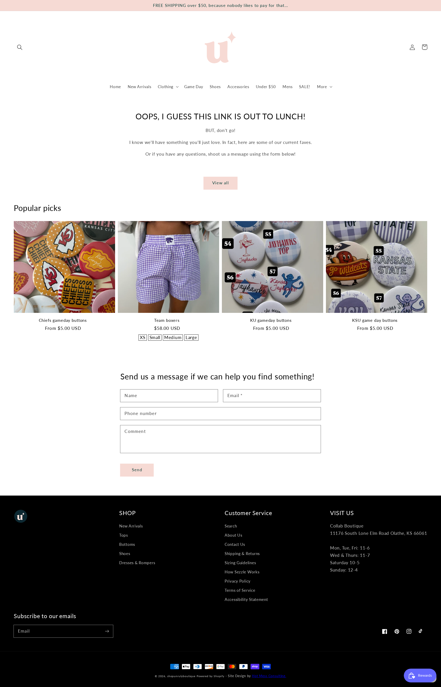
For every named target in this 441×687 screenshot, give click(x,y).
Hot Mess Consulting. (269, 676)
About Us (233, 535)
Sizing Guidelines (240, 562)
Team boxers (167, 320)
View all (220, 182)
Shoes (124, 553)
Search (231, 526)
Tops (123, 535)
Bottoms (127, 544)
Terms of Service (240, 590)
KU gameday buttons (271, 320)
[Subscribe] (107, 631)
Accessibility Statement (246, 599)
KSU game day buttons (375, 320)
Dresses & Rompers (137, 562)
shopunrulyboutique (181, 676)
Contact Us (235, 544)
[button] (20, 47)
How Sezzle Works (242, 571)
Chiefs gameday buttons (63, 320)
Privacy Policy (238, 581)
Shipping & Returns (242, 553)
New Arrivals (131, 526)
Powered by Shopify (210, 676)
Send (137, 469)
